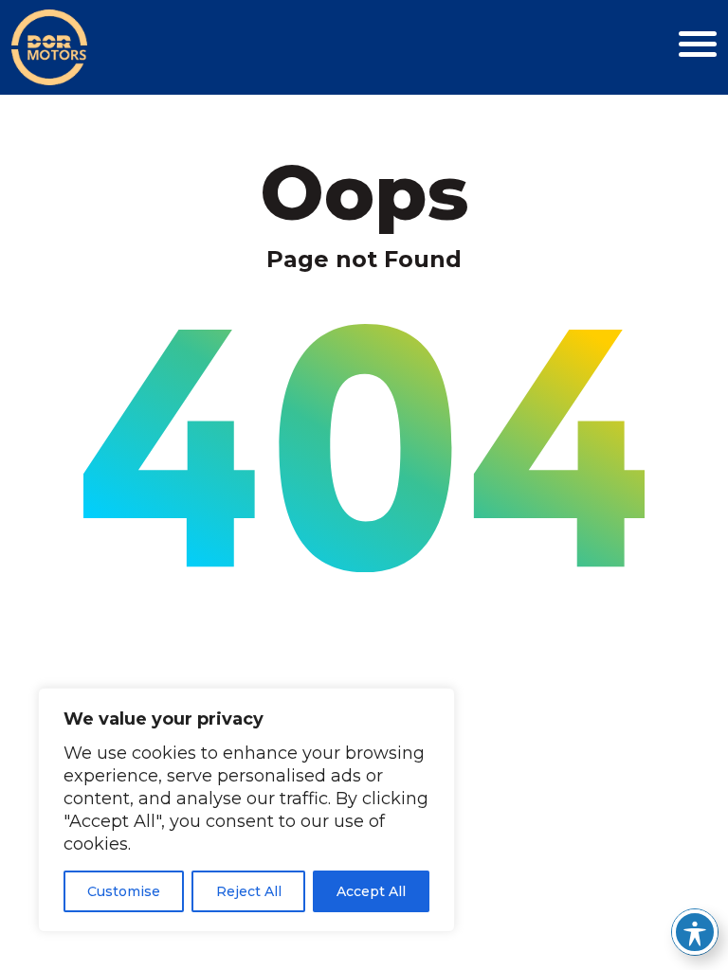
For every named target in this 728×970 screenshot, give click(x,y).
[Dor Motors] (49, 46)
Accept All (371, 891)
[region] (246, 810)
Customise (123, 891)
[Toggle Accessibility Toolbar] (695, 932)
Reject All (249, 891)
